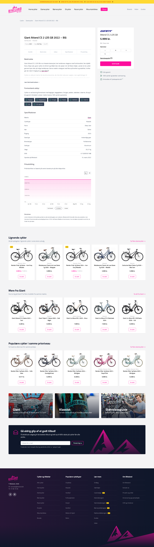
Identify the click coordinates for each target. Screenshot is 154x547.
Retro (67, 518)
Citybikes (68, 483)
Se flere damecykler (137, 241)
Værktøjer (97, 488)
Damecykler (45, 9)
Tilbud (104, 9)
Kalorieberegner (99, 498)
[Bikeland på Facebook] (10, 494)
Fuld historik (50, 208)
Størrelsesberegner (101, 503)
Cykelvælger (99, 493)
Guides (143, 9)
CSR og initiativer (128, 503)
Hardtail (68, 493)
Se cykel (22, 276)
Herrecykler (33, 9)
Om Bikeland (126, 483)
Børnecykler (57, 9)
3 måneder (58, 208)
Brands (129, 9)
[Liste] (89, 172)
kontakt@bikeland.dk (17, 487)
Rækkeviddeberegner (102, 513)
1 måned (66, 208)
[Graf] (85, 172)
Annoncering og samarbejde (131, 498)
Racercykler (78, 9)
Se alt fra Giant (139, 294)
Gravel (68, 503)
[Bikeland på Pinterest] (14, 494)
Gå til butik (115, 63)
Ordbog (96, 483)
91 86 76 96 (14, 489)
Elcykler (68, 9)
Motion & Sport (70, 513)
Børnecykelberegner (101, 508)
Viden (136, 9)
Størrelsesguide (105, 58)
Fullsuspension (70, 498)
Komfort (68, 508)
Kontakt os (126, 488)
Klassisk (68, 488)
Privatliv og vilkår (128, 493)
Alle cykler (40, 483)
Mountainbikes (91, 9)
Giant (89, 117)
